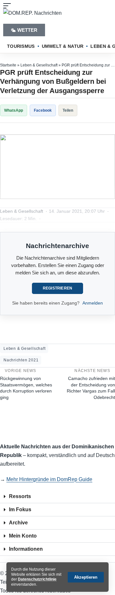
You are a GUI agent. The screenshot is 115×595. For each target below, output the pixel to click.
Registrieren (58, 288)
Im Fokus (20, 509)
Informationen (26, 549)
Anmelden (92, 303)
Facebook (43, 110)
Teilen (68, 110)
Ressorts (20, 496)
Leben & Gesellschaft (38, 65)
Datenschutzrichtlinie (37, 579)
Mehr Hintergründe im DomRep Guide (49, 479)
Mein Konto (23, 536)
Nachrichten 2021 (21, 360)
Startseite (8, 65)
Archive (18, 522)
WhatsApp (13, 110)
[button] (86, 577)
